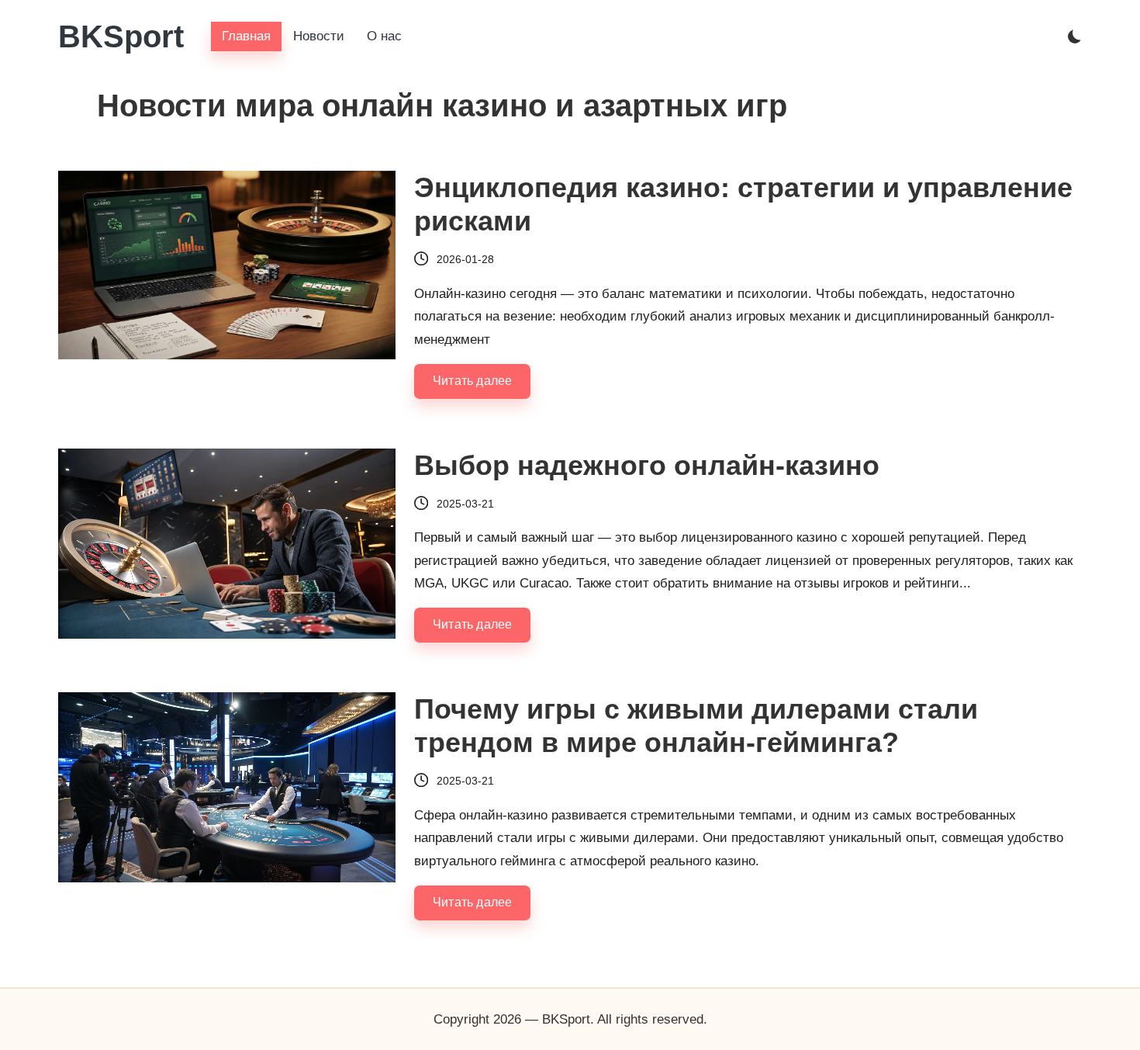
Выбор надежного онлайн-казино (646, 465)
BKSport (121, 36)
